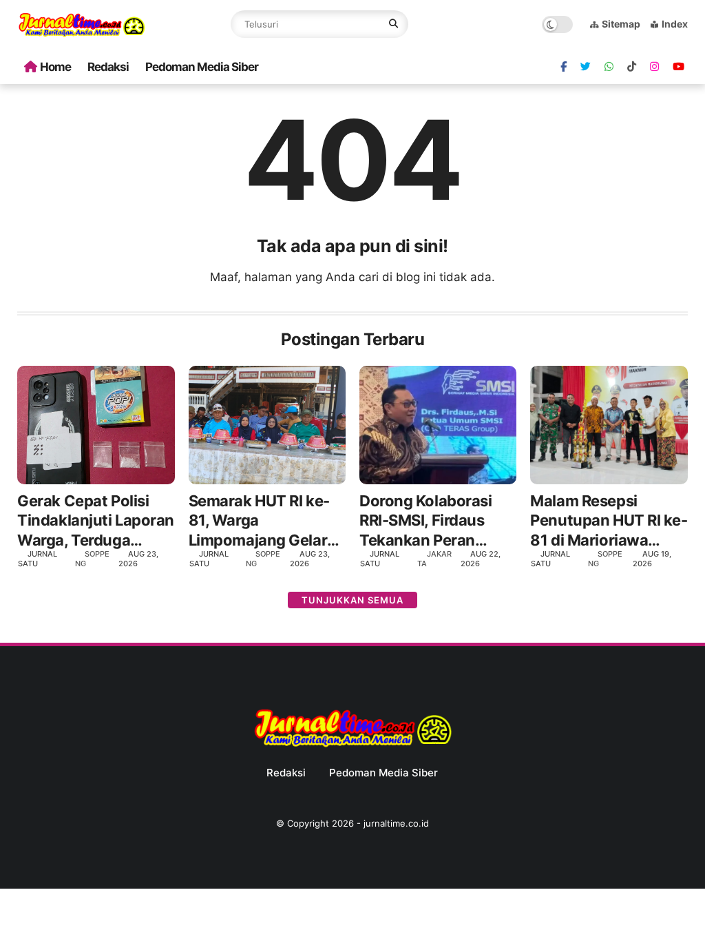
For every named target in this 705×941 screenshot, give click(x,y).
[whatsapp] (608, 67)
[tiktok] (631, 67)
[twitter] (585, 67)
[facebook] (563, 67)
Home (55, 67)
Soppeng (92, 558)
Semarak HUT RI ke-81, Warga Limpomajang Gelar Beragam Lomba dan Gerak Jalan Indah (262, 521)
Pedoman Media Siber (201, 67)
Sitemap (621, 24)
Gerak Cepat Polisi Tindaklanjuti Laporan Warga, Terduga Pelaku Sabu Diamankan (95, 521)
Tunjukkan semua (352, 600)
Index (675, 24)
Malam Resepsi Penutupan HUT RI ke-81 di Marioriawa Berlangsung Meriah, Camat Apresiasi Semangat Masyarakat (608, 521)
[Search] (393, 24)
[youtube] (678, 67)
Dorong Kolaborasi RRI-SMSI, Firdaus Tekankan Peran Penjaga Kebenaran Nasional (428, 521)
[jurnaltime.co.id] (81, 34)
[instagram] (654, 67)
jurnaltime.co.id (396, 823)
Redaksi (108, 67)
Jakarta (434, 558)
